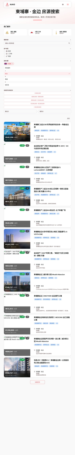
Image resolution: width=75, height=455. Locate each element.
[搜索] (69, 43)
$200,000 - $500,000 (37, 96)
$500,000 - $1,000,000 (37, 100)
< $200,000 (37, 93)
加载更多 (37, 382)
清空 (68, 118)
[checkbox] (4, 51)
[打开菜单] (68, 4)
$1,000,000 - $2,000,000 (37, 103)
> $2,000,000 (37, 107)
